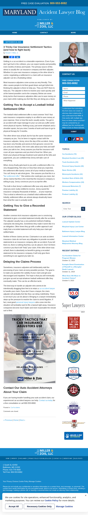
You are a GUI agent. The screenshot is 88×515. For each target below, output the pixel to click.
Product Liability (70, 194)
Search (83, 209)
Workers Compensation (73, 182)
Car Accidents (15, 407)
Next (22, 420)
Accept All (14, 506)
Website (14, 458)
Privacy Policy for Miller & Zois (40, 458)
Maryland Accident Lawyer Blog (44, 12)
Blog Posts (78, 458)
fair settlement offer (11, 176)
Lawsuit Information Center (73, 236)
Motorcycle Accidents (72, 174)
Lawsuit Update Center (71, 222)
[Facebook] (65, 139)
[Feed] (81, 139)
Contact (44, 33)
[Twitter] (69, 139)
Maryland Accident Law (73, 158)
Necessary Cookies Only (39, 506)
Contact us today (46, 400)
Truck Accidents (70, 162)
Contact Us (57, 458)
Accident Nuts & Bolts (72, 178)
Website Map (68, 458)
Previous (7, 420)
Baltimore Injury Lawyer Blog (73, 231)
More (73, 33)
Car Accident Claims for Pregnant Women (71, 257)
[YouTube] (77, 139)
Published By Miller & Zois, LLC (44, 23)
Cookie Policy (23, 481)
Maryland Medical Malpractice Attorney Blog (72, 242)
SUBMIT (74, 131)
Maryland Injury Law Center (73, 226)
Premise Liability (70, 190)
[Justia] (73, 139)
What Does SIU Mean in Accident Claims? (71, 277)
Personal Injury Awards (73, 166)
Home (14, 33)
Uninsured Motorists (71, 186)
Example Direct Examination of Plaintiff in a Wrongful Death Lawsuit (73, 267)
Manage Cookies (35, 481)
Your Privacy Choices (10, 481)
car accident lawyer (47, 288)
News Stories (69, 170)
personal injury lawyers (25, 302)
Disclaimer (23, 458)
